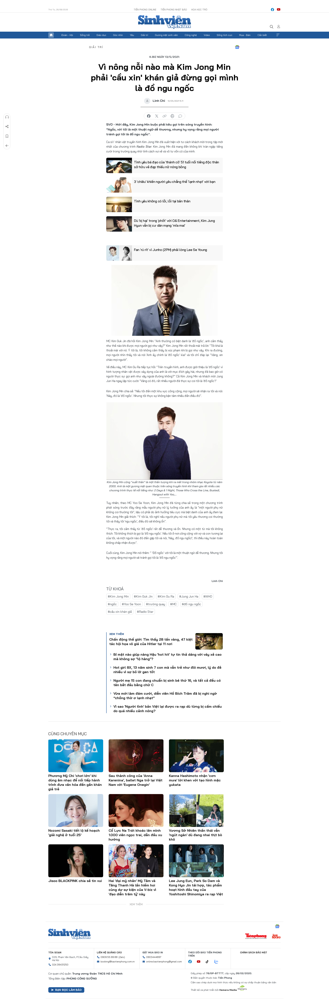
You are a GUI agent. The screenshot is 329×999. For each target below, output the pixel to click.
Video (207, 35)
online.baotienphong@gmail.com (164, 961)
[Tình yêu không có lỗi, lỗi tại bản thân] (119, 204)
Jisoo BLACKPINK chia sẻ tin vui (75, 881)
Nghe (7, 117)
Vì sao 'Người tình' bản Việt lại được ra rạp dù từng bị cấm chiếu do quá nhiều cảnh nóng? (167, 708)
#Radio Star (145, 612)
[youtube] (279, 9)
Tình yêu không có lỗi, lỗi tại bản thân (162, 201)
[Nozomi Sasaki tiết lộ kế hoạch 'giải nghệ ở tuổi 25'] (75, 810)
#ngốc (112, 604)
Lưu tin (7, 136)
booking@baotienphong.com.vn (118, 961)
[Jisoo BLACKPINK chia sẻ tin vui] (75, 860)
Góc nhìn (118, 35)
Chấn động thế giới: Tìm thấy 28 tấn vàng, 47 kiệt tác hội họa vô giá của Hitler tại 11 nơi (151, 641)
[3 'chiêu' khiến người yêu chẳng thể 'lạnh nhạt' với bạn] (119, 185)
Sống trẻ (85, 35)
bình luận (180, 116)
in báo (172, 116)
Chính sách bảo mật (253, 952)
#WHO (207, 596)
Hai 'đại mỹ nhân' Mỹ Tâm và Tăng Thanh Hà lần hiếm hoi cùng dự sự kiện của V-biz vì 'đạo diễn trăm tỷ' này (132, 887)
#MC (173, 604)
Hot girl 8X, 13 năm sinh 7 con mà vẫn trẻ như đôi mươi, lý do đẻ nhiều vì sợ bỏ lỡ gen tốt (167, 669)
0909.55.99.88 (109, 957)
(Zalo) (122, 957)
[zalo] (218, 962)
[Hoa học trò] (276, 936)
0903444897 (153, 957)
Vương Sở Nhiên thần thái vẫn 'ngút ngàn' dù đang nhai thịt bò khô (195, 834)
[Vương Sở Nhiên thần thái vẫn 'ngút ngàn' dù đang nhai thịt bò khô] (196, 810)
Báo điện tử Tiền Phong (164, 22)
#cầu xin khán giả (120, 612)
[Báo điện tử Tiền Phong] (255, 936)
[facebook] (272, 9)
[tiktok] (209, 962)
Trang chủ (51, 35)
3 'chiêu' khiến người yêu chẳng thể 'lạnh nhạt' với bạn (174, 181)
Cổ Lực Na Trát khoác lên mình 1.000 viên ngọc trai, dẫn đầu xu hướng (135, 834)
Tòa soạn (54, 952)
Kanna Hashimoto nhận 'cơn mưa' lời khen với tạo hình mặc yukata (195, 780)
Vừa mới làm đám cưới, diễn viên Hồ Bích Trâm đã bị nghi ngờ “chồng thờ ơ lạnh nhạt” (165, 695)
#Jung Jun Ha (188, 596)
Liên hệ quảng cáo (109, 952)
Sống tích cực (224, 35)
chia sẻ (148, 116)
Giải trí (144, 35)
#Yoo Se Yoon (131, 604)
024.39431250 (60, 964)
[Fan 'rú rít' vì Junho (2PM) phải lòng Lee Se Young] (119, 253)
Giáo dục (101, 35)
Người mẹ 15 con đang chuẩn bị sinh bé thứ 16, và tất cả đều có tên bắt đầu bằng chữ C (167, 682)
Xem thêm (278, 35)
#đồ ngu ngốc (191, 604)
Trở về (7, 145)
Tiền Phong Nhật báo (174, 9)
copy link (164, 116)
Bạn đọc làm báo (68, 989)
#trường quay (155, 604)
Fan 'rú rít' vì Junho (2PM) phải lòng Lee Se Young (170, 250)
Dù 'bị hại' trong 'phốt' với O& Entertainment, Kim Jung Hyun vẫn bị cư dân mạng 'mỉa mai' (174, 223)
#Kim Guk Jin (143, 596)
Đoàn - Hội (67, 35)
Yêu (132, 35)
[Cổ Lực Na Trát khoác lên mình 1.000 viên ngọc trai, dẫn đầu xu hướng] (136, 810)
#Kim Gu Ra (166, 596)
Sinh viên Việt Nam (69, 934)
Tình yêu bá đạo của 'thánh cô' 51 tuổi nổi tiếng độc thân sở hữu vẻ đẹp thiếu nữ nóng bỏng (176, 164)
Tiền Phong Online (145, 9)
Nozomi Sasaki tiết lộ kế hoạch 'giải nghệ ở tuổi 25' (74, 832)
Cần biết (262, 35)
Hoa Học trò (199, 9)
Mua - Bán (245, 35)
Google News (237, 47)
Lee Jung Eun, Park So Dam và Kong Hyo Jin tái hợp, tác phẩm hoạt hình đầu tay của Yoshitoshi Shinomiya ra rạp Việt (196, 887)
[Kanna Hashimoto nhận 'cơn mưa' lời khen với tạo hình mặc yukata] (196, 755)
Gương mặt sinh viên (166, 35)
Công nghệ (191, 35)
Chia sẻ (7, 126)
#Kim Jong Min (118, 596)
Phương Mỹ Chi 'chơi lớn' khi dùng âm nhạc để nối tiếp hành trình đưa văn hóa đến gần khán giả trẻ (75, 782)
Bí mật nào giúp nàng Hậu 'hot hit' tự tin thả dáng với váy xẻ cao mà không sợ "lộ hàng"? (167, 656)
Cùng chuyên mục (67, 733)
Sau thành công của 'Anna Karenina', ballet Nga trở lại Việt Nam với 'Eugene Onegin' (135, 780)
